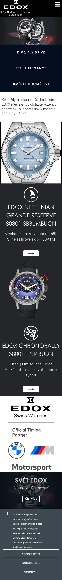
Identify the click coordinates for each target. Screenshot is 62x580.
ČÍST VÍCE (31, 498)
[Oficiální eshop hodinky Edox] (16, 8)
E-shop (24, 104)
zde (30, 547)
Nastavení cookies (31, 562)
